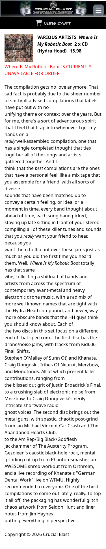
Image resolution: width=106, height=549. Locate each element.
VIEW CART (56, 23)
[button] (98, 10)
